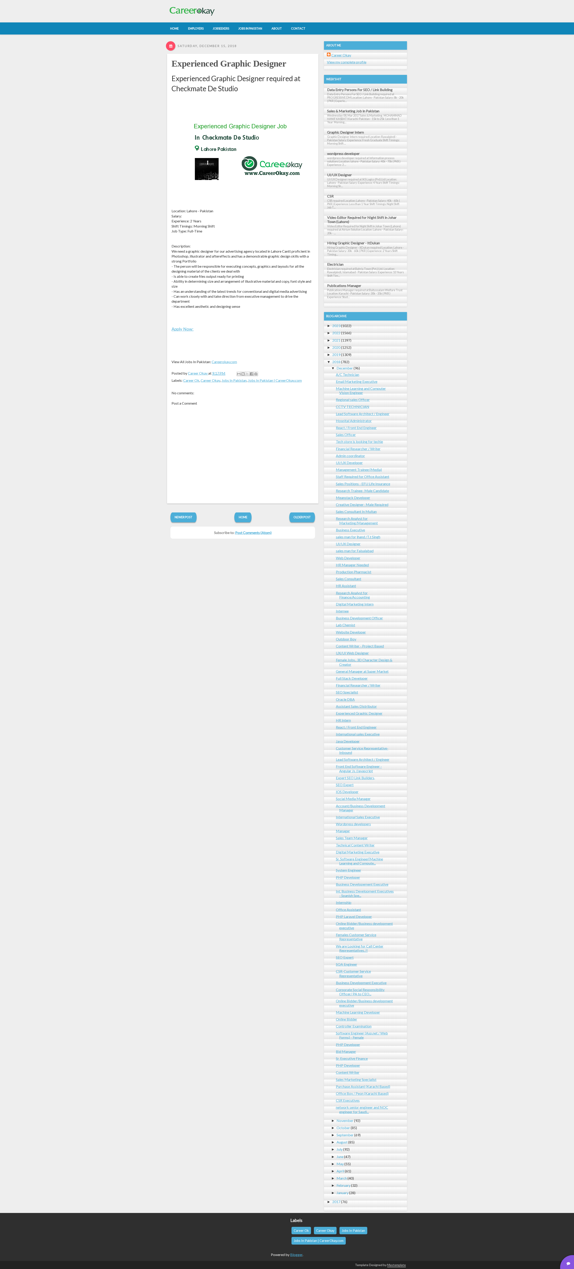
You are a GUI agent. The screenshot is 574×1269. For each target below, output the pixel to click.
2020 (336, 347)
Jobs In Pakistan (234, 380)
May (340, 1164)
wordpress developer (343, 153)
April (340, 1171)
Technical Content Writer (355, 845)
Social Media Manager (353, 798)
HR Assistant (346, 586)
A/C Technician (347, 374)
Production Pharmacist (353, 572)
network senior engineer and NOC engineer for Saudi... (362, 1109)
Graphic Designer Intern (345, 132)
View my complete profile (346, 62)
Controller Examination (354, 1026)
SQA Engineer (346, 964)
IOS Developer (347, 792)
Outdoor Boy (346, 639)
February (343, 1185)
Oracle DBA (345, 699)
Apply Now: (183, 329)
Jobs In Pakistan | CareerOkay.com (275, 380)
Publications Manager (344, 285)
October (343, 1128)
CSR (330, 196)
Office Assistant (348, 909)
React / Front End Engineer (356, 427)
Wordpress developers (353, 824)
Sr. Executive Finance (352, 1058)
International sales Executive (358, 734)
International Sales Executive (358, 817)
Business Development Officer (359, 618)
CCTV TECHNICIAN (352, 406)
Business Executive (350, 530)
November (345, 1120)
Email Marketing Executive (356, 381)
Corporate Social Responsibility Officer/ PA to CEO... (360, 991)
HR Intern (343, 720)
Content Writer (347, 1072)
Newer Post (183, 517)
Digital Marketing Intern (355, 604)
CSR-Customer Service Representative (353, 973)
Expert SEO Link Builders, (355, 778)
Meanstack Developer (353, 497)
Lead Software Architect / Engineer (362, 414)
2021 (336, 340)
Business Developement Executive (362, 884)
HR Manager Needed (352, 565)
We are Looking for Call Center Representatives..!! (359, 948)
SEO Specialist (347, 692)
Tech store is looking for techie (359, 441)
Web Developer (348, 558)
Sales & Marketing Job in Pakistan (353, 111)
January (342, 1193)
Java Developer (348, 741)
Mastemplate (396, 1265)
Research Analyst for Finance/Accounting (353, 595)
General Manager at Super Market (362, 671)
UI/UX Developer (349, 462)
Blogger (296, 1254)
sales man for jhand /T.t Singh (358, 537)
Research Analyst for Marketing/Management (357, 520)
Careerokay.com (224, 362)
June (340, 1156)
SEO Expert (345, 785)
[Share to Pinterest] (256, 374)
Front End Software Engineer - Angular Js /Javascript (359, 768)
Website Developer (351, 632)
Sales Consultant (348, 579)
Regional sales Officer (353, 399)
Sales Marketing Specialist (356, 1079)
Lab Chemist (345, 625)
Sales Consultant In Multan (356, 511)
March (342, 1178)
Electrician (335, 264)
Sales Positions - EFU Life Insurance (363, 484)
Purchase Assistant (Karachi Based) (363, 1086)
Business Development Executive (361, 982)
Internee (342, 611)
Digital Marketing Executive (357, 852)
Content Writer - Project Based (360, 646)
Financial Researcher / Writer (358, 449)
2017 (336, 1202)
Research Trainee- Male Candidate (362, 490)
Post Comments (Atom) (253, 532)
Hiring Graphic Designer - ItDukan (353, 243)
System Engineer (348, 870)
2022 (336, 333)
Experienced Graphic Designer (229, 64)
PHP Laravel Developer (354, 916)
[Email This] (239, 374)
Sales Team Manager (352, 838)
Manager (343, 831)
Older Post (302, 517)
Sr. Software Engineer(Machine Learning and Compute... (359, 861)
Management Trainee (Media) (359, 469)
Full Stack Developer (352, 678)
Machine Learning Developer (358, 1012)
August (342, 1142)
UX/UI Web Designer (352, 653)
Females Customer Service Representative (356, 937)
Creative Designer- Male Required (362, 504)
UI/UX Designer (339, 175)
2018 (336, 362)
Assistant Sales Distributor (356, 706)
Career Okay (210, 380)
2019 (336, 354)
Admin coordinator (350, 455)
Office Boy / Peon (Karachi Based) (362, 1093)
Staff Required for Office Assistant (362, 476)
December (345, 368)
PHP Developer (348, 877)
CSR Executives (348, 1100)
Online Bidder (346, 1019)
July (340, 1149)
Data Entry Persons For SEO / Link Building (360, 89)
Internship (343, 902)
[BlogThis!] (243, 374)
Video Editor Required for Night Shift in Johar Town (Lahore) (362, 219)
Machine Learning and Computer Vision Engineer (361, 390)
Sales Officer (346, 434)
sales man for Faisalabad (355, 551)
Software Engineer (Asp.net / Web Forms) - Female (362, 1035)
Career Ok (191, 380)
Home (243, 517)
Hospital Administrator (354, 421)
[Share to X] (247, 374)
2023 (336, 325)
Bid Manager (346, 1051)
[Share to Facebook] (251, 374)
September (345, 1135)
